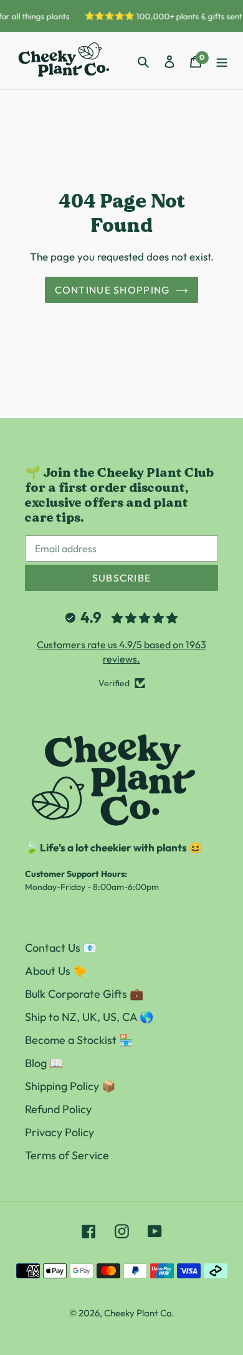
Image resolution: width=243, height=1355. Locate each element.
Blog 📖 (44, 1063)
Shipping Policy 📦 (70, 1086)
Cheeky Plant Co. (139, 1313)
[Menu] (222, 60)
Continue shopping (112, 290)
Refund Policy (58, 1109)
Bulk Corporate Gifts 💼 (84, 994)
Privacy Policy (59, 1132)
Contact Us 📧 (61, 948)
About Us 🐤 (56, 971)
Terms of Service (67, 1155)
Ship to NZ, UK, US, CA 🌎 (89, 1017)
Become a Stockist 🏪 (79, 1040)
